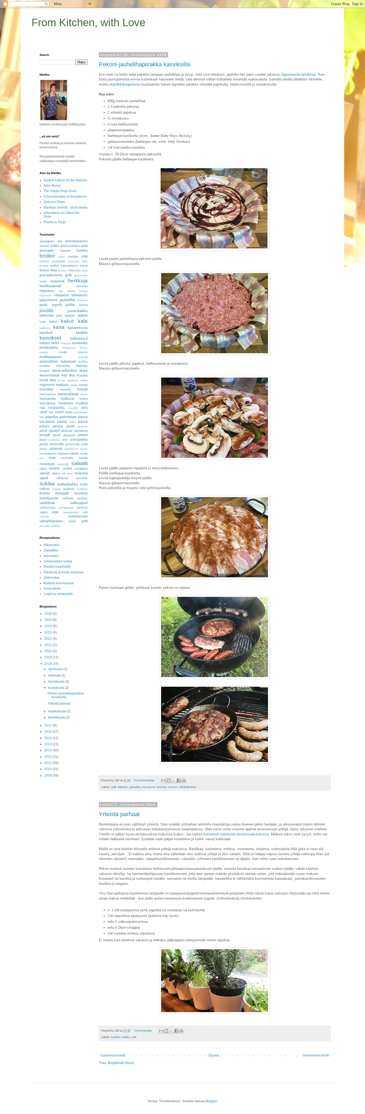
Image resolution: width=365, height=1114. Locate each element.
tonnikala (81, 493)
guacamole (81, 275)
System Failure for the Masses (65, 180)
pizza (43, 439)
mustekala (65, 403)
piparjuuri (69, 435)
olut (51, 412)
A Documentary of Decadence (65, 196)
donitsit (44, 265)
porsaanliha (79, 439)
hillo (61, 291)
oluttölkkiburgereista (124, 84)
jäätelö (83, 315)
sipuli (44, 478)
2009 (48, 775)
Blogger (211, 1101)
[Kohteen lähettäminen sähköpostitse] (163, 780)
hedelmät (57, 281)
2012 (48, 757)
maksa (74, 384)
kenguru (66, 343)
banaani (65, 250)
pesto (71, 426)
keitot (55, 343)
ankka (54, 246)
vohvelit (44, 516)
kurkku (83, 361)
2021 (48, 645)
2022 (48, 638)
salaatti (79, 463)
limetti (44, 380)
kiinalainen (69, 347)
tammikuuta (57, 717)
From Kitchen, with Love (88, 22)
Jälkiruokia (51, 577)
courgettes (58, 261)
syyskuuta (55, 669)
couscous (73, 261)
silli (63, 473)
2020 (48, 651)
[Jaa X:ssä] (173, 780)
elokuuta (54, 675)
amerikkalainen (76, 241)
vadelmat (47, 503)
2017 (48, 725)
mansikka (46, 389)
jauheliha (135, 787)
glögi (85, 270)
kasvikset (148, 787)
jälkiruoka (47, 315)
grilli (113, 787)
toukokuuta (56, 688)
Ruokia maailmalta (57, 566)
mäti (42, 407)
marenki (65, 389)
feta (54, 270)
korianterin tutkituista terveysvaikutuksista (236, 834)
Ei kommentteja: (145, 780)
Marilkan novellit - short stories (66, 207)
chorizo (44, 261)
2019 (48, 657)
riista (52, 458)
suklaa (47, 483)
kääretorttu (63, 365)
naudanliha (56, 408)
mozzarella (48, 399)
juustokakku (78, 311)
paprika (51, 416)
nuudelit (73, 407)
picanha (83, 426)
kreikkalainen (51, 357)
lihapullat (82, 375)
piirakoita (66, 430)
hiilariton (123, 787)
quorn (84, 448)
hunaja (83, 291)
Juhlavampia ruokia (58, 561)
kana (59, 327)
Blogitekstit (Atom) (121, 1063)
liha (72, 375)
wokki (72, 521)
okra (84, 408)
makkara (62, 385)
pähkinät (55, 449)
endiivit (54, 265)
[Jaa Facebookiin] (178, 780)
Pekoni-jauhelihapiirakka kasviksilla (144, 64)
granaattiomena (51, 275)
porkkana (54, 439)
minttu (126, 1037)
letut (64, 375)
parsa (83, 416)
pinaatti (45, 435)
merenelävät (68, 394)
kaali (42, 321)
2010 (48, 769)
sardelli (54, 468)
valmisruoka (47, 507)
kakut (67, 321)
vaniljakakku (66, 507)
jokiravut (82, 300)
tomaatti (62, 493)
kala (83, 321)
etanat (84, 265)
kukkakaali (68, 361)
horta (71, 291)
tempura (82, 488)
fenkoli (44, 270)
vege (55, 512)
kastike (116, 1037)
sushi (84, 484)
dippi (85, 261)
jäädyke (70, 315)
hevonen (82, 286)
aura (84, 246)
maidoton (73, 380)
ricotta (84, 453)
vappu (44, 512)
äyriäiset (55, 525)
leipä (84, 370)
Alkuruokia (51, 545)
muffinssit (67, 399)
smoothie (82, 478)
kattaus (45, 343)
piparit (57, 435)
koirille (63, 352)
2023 (48, 632)
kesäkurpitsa (49, 347)
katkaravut (79, 338)
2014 (48, 744)
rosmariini (67, 457)
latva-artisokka (64, 370)
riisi (41, 457)
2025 (48, 620)
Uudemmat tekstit (112, 1055)
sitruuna (62, 478)
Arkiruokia (51, 556)
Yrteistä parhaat (119, 814)
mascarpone (48, 394)
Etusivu (214, 1055)
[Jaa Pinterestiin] (184, 780)
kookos (83, 352)
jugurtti (57, 305)
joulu (44, 304)
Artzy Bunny (52, 185)
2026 (48, 614)
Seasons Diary (54, 202)
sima (70, 473)
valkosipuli (79, 503)
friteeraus (74, 270)
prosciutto (57, 444)
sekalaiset (81, 468)
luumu (61, 380)
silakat (56, 473)
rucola (83, 458)
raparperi (63, 453)
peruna (58, 426)
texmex (45, 493)
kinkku (84, 347)
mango (83, 384)
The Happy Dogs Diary (60, 191)
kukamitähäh (49, 361)
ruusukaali (47, 464)
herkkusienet (50, 286)
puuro (43, 448)
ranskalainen (48, 453)
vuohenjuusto (78, 516)
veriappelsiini (71, 512)
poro (65, 439)
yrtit (133, 1037)
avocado (47, 250)
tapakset (68, 488)
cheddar (73, 256)
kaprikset (46, 333)
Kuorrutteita (52, 588)
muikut (83, 398)
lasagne (45, 370)
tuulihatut (68, 498)
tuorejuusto (49, 498)
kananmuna (78, 327)
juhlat (70, 304)
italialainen (80, 295)
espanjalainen (69, 265)
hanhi (43, 281)
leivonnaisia (49, 375)
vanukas (82, 507)
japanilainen (49, 300)
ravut (74, 453)
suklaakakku (67, 484)
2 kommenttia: (143, 1030)
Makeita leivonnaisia (58, 583)
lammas (162, 787)
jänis (59, 315)
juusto (46, 310)
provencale (72, 444)
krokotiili (83, 357)
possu (44, 444)
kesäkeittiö (80, 343)
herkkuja (78, 280)
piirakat (54, 431)
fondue (62, 270)
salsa (43, 468)
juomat (83, 304)
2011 (48, 763)
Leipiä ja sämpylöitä (58, 594)
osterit (59, 412)
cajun (61, 256)
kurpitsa (45, 365)
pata (73, 421)
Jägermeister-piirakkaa (298, 74)
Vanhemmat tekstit (315, 1055)
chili (84, 256)
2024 (48, 626)
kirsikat (44, 352)
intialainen (61, 295)
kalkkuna (45, 327)
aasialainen (47, 241)
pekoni (172, 787)
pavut (83, 421)
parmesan (68, 416)
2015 (48, 738)
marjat (82, 389)
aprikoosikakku (70, 245)
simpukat (81, 473)
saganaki (63, 464)
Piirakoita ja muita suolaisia (63, 572)
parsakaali (47, 422)
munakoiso (48, 403)
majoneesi (47, 385)
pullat (84, 444)
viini (85, 512)
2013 (48, 750)
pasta (62, 421)
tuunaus (82, 498)
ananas (44, 245)
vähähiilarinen (187, 787)
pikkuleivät (81, 430)
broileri (47, 256)
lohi (53, 380)
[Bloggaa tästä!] (168, 780)
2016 (48, 731)
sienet (45, 473)
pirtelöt (83, 435)
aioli (59, 241)
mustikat (82, 403)
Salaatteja (51, 550)
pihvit (43, 431)
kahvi (53, 322)
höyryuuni (46, 295)
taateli (56, 488)
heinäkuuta (56, 681)
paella (68, 412)
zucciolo (44, 525)
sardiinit (67, 468)
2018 (48, 664)
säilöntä (44, 488)
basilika (82, 250)
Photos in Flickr (55, 222)
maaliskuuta (57, 711)
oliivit (43, 412)
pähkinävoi (71, 448)
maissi (84, 380)
